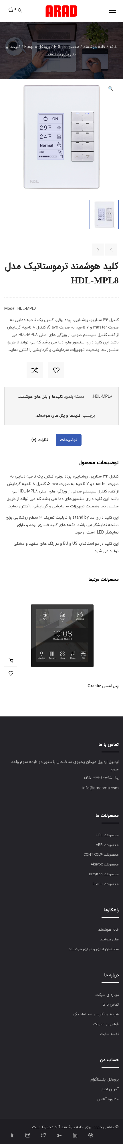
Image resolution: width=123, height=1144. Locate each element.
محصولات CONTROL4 (101, 854)
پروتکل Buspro (37, 46)
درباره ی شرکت (107, 995)
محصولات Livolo (106, 884)
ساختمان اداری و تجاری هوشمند (94, 949)
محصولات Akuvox (105, 864)
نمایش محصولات (10, 659)
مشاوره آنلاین (108, 1099)
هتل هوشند (109, 939)
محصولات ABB (107, 845)
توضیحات (68, 439)
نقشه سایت (109, 1034)
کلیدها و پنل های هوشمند (41, 396)
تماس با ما (111, 1004)
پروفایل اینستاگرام (104, 1079)
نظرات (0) (39, 439)
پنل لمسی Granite (103, 686)
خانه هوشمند (94, 46)
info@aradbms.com (100, 788)
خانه (113, 46)
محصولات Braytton (104, 874)
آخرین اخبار (110, 1089)
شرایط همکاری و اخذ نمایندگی (96, 1014)
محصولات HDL (66, 46)
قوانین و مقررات (106, 1024)
